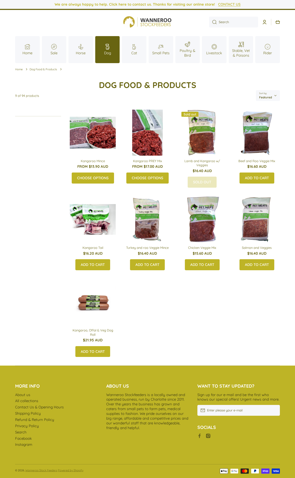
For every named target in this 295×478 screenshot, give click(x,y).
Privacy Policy (27, 426)
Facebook (23, 438)
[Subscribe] (274, 410)
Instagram (23, 444)
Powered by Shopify (70, 470)
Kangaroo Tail (92, 248)
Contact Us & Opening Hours (39, 407)
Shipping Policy (28, 413)
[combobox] (233, 22)
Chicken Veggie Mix (202, 248)
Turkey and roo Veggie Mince (147, 248)
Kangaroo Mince (93, 161)
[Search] (213, 22)
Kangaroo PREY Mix (147, 161)
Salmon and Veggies (257, 248)
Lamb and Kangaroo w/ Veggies (202, 163)
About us (22, 394)
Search (21, 432)
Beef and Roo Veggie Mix (256, 161)
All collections (26, 400)
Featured (265, 97)
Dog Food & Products (43, 69)
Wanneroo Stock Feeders (41, 470)
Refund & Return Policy (34, 419)
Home (19, 69)
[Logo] (147, 22)
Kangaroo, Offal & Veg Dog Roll (93, 332)
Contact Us (229, 4)
